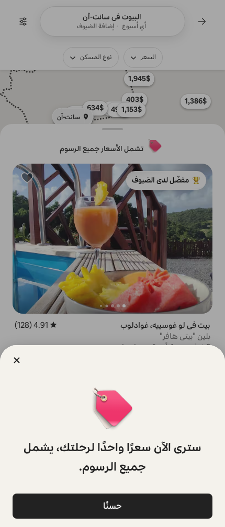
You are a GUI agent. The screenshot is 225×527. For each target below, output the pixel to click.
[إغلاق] (17, 360)
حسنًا (112, 505)
